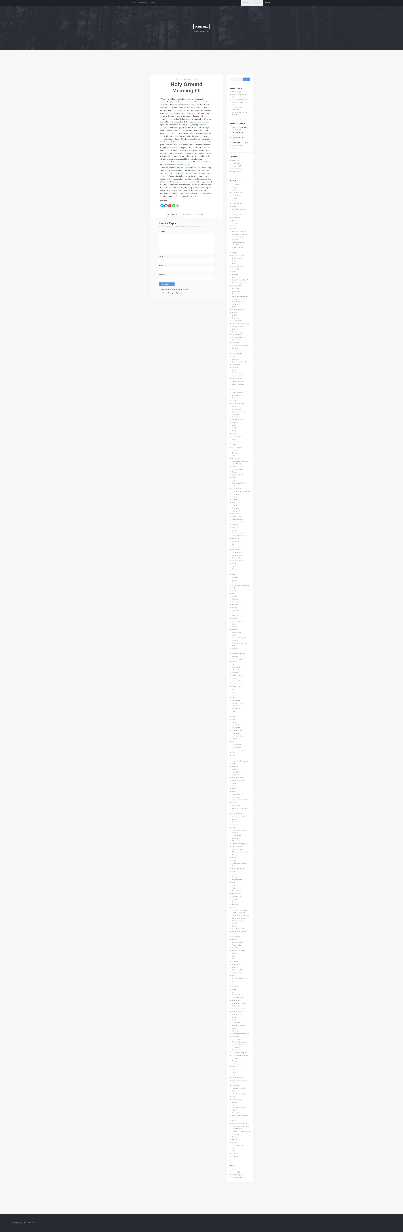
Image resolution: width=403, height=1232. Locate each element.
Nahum (234, 802)
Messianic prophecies (239, 780)
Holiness (234, 627)
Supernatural (236, 1022)
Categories (143, 2)
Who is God (235, 1134)
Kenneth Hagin (237, 725)
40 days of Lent (237, 203)
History (234, 624)
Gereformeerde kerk (238, 533)
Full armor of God (237, 522)
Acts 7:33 (164, 182)
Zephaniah (235, 1156)
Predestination (236, 893)
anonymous (235, 145)
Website (162, 275)
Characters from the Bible (240, 323)
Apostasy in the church (239, 231)
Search (267, 2)
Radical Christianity (238, 929)
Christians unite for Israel (240, 345)
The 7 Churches (237, 1039)
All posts (234, 223)
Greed (234, 569)
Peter (233, 871)
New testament (237, 813)
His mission (235, 610)
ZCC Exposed (236, 129)
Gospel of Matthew (238, 560)
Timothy (234, 1066)
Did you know (236, 417)
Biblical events (236, 294)
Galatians (235, 524)
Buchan (234, 312)
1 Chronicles (236, 184)
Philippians (235, 877)
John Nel (201, 26)
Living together (237, 747)
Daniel (234, 389)
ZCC (233, 1151)
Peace (234, 866)
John (196, 79)
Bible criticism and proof (240, 280)
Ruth (233, 959)
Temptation (235, 1036)
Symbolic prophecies (238, 1025)
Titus (233, 1075)
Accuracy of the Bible (239, 209)
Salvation (235, 961)
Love (233, 752)
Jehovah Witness (237, 670)
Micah (234, 783)
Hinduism (235, 596)
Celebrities (235, 318)
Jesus (234, 678)
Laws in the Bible (237, 736)
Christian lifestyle (237, 334)
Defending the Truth (238, 403)
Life (233, 741)
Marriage (235, 766)
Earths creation (237, 436)
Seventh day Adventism (239, 978)
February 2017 (237, 163)
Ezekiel (234, 477)
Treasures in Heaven (239, 1088)
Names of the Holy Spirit (240, 808)
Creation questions (238, 381)
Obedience (235, 825)
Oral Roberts (236, 838)
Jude (233, 719)
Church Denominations (239, 351)
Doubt (234, 431)
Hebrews (235, 591)
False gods (235, 494)
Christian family (237, 332)
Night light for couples (239, 816)
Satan (234, 967)
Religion (234, 939)
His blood (235, 599)
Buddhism (235, 315)
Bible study (235, 288)
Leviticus (234, 739)
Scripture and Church (239, 970)
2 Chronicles (236, 195)
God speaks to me (238, 547)
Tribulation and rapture (239, 1094)
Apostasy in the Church (239, 234)
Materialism (235, 775)
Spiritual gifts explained (239, 1003)
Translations (236, 1085)
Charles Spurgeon (238, 326)
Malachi (234, 764)
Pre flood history (237, 891)
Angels (234, 228)
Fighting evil (236, 511)
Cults (233, 387)
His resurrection (237, 613)
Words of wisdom (237, 1145)
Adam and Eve (236, 215)
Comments (237, 1174)
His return (235, 616)
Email (161, 266)
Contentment (236, 364)
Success (234, 1017)
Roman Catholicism (238, 950)
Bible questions (237, 285)
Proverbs (235, 905)
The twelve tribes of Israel (240, 1055)
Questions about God (239, 918)
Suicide (234, 1020)
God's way (235, 549)
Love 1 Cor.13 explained (240, 761)
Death (234, 398)
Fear (233, 502)
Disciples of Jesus (238, 420)
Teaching (235, 1031)
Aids (233, 220)
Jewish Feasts (236, 686)
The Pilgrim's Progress (239, 1053)
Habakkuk (235, 577)
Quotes (234, 926)
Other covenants (237, 849)
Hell (233, 593)
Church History (237, 353)
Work (233, 1148)
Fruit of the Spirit (237, 519)
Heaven (234, 583)
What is (234, 1121)
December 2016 (237, 169)
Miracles (234, 788)
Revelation (235, 948)
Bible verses (236, 291)
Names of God (236, 805)
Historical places (237, 621)
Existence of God (237, 469)
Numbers (235, 819)
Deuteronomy (236, 409)
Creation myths (237, 376)
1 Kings (234, 187)
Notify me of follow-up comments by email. (175, 289)
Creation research (238, 384)
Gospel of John (237, 552)
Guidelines (235, 572)
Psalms (234, 907)
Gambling (235, 527)
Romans (234, 953)
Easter (234, 439)
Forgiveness (236, 513)
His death (235, 604)
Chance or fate (237, 321)
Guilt (233, 574)
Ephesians (235, 453)
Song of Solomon (237, 997)
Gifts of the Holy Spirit (239, 536)
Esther (234, 456)
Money (234, 791)
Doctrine (234, 428)
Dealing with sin (237, 395)
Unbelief (234, 1102)
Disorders (235, 422)
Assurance (235, 250)
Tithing (234, 1072)
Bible (233, 277)
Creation (234, 370)
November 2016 (237, 171)
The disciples (236, 1047)
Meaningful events (238, 777)
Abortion (234, 206)
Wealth (234, 1110)
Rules (234, 956)
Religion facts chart (238, 942)
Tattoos (234, 1028)
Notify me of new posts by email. (171, 293)
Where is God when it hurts (241, 1131)
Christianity (235, 342)
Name (161, 257)
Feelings (234, 505)
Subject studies (237, 1014)
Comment (162, 231)
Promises (235, 899)
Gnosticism (235, 538)
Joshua (234, 714)
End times (235, 450)
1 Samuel (235, 190)
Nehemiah (235, 811)
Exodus (234, 472)
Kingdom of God (237, 730)
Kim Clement (236, 728)
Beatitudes (235, 264)
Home (134, 2)
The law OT (235, 1050)
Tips (233, 1069)
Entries (236, 1172)
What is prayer (236, 92)
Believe (234, 271)
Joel (233, 692)
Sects (233, 975)
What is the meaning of (239, 1123)
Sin (233, 992)
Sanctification (236, 964)
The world (235, 1058)
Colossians (235, 359)
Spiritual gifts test (237, 1006)
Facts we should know (239, 483)
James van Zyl (236, 667)
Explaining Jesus (237, 475)
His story (234, 618)
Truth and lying (237, 1099)
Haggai (234, 580)
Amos (234, 226)
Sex (233, 981)
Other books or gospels (239, 843)
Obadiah (234, 822)
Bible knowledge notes (239, 283)
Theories (235, 1061)
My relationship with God (240, 800)
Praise (234, 882)
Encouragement (237, 447)
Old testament (236, 835)
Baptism (234, 261)
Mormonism (236, 794)
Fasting (234, 497)
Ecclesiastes (236, 442)
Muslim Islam (236, 797)
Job (233, 689)
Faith (233, 486)
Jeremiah (235, 672)
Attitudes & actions (238, 255)
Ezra (233, 480)
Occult (234, 827)
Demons (234, 406)
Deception (235, 400)
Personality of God (238, 868)
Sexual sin (235, 986)
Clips (233, 356)
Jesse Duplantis (237, 675)
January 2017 (236, 166)
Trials (233, 1091)
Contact (152, 2)
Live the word (236, 744)
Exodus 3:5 (202, 125)
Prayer (234, 885)
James (234, 664)
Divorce (234, 425)
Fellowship (235, 508)
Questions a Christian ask (240, 915)
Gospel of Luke (237, 555)
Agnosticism (236, 217)
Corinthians (235, 367)
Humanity (235, 648)
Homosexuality (236, 632)
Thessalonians (236, 1064)
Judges (234, 722)
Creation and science (239, 373)
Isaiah (234, 661)
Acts (233, 212)
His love (234, 607)
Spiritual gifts (236, 1000)
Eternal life (235, 458)
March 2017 (236, 160)
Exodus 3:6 (184, 165)
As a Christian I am (238, 247)
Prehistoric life (236, 896)
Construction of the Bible (240, 362)
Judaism (234, 716)
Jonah (234, 711)
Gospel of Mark (237, 558)
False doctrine (236, 488)
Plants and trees (237, 880)
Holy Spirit (235, 629)
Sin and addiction (237, 995)
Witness (234, 1140)
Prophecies (235, 902)
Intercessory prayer (238, 659)
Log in (234, 1169)
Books (234, 307)
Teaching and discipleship (240, 1034)
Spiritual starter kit (238, 1009)
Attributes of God (237, 258)
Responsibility (236, 945)
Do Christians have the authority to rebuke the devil (239, 102)
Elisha (234, 445)
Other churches (237, 846)
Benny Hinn (235, 274)
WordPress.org (237, 1177)
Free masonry (236, 516)
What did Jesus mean (239, 1113)
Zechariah (235, 1153)
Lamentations (236, 733)
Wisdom (234, 1137)
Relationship (236, 937)
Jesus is (234, 684)
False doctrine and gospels (241, 491)
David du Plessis (237, 392)
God (233, 544)
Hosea (234, 635)
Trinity (234, 1096)
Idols (233, 651)
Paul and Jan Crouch (239, 863)
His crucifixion (236, 602)
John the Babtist (237, 708)
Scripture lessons (237, 973)
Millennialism (236, 786)
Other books (236, 841)
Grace (234, 563)
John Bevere (236, 700)
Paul (233, 860)
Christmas (235, 348)
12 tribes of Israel (237, 192)
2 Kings (234, 198)
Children (234, 329)
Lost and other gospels (239, 750)
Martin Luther (236, 772)
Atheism (234, 252)
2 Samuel (235, 201)
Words (234, 1142)
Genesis (234, 530)
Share (234, 989)
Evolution (235, 466)
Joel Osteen (236, 695)
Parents (234, 857)
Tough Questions (237, 1077)
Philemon (235, 874)
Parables (235, 855)
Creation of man (237, 378)
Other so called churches (240, 852)
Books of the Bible (238, 309)
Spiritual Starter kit (238, 1011)
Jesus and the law (238, 681)
